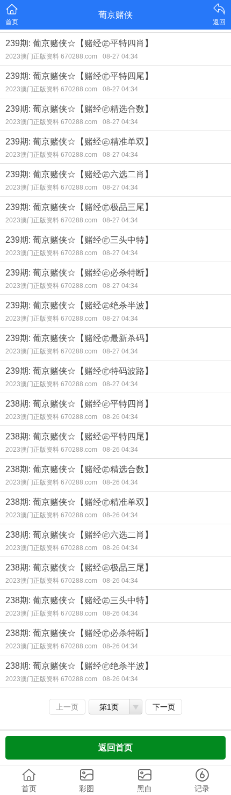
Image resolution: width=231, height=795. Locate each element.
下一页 (164, 707)
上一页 (67, 707)
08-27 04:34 (120, 56)
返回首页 (115, 747)
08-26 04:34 (120, 417)
